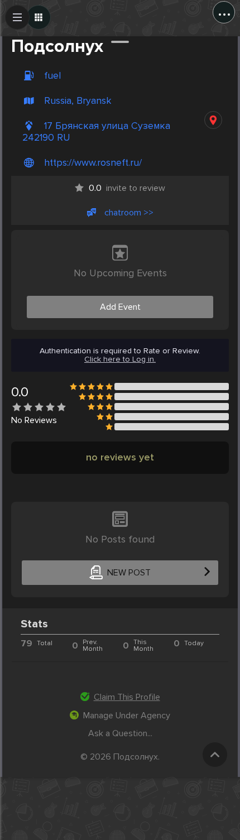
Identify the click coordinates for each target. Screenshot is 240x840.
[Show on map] (213, 120)
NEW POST (129, 572)
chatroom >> (128, 212)
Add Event (120, 307)
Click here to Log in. (120, 359)
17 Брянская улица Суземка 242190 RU (96, 131)
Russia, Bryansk (78, 101)
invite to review (127, 188)
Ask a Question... (120, 733)
